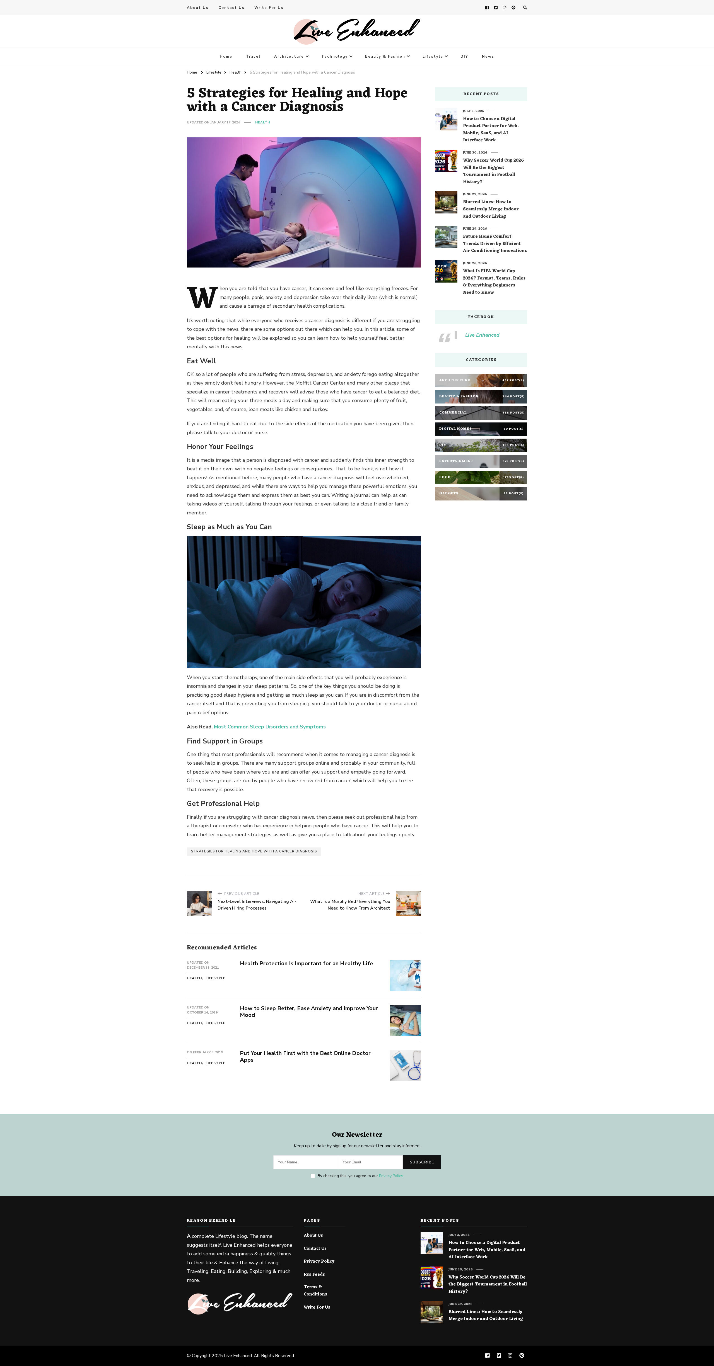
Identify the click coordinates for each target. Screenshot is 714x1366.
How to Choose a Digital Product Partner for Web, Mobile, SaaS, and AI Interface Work (491, 130)
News (488, 56)
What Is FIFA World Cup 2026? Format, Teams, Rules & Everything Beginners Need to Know (494, 282)
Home (226, 56)
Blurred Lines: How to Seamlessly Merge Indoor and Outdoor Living (491, 209)
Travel (253, 56)
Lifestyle (433, 56)
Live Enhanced (482, 335)
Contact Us (231, 7)
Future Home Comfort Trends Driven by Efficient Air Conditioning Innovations (495, 244)
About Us (198, 7)
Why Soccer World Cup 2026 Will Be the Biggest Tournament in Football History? (493, 171)
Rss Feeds (314, 1275)
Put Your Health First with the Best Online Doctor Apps (305, 1056)
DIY (464, 56)
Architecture (289, 56)
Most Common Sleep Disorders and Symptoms (270, 726)
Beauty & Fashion (385, 56)
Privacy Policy (391, 1175)
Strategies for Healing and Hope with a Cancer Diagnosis (254, 851)
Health (262, 122)
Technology (334, 56)
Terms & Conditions (315, 1291)
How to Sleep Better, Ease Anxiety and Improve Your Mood (309, 1012)
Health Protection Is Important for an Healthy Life (306, 963)
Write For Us (269, 7)
